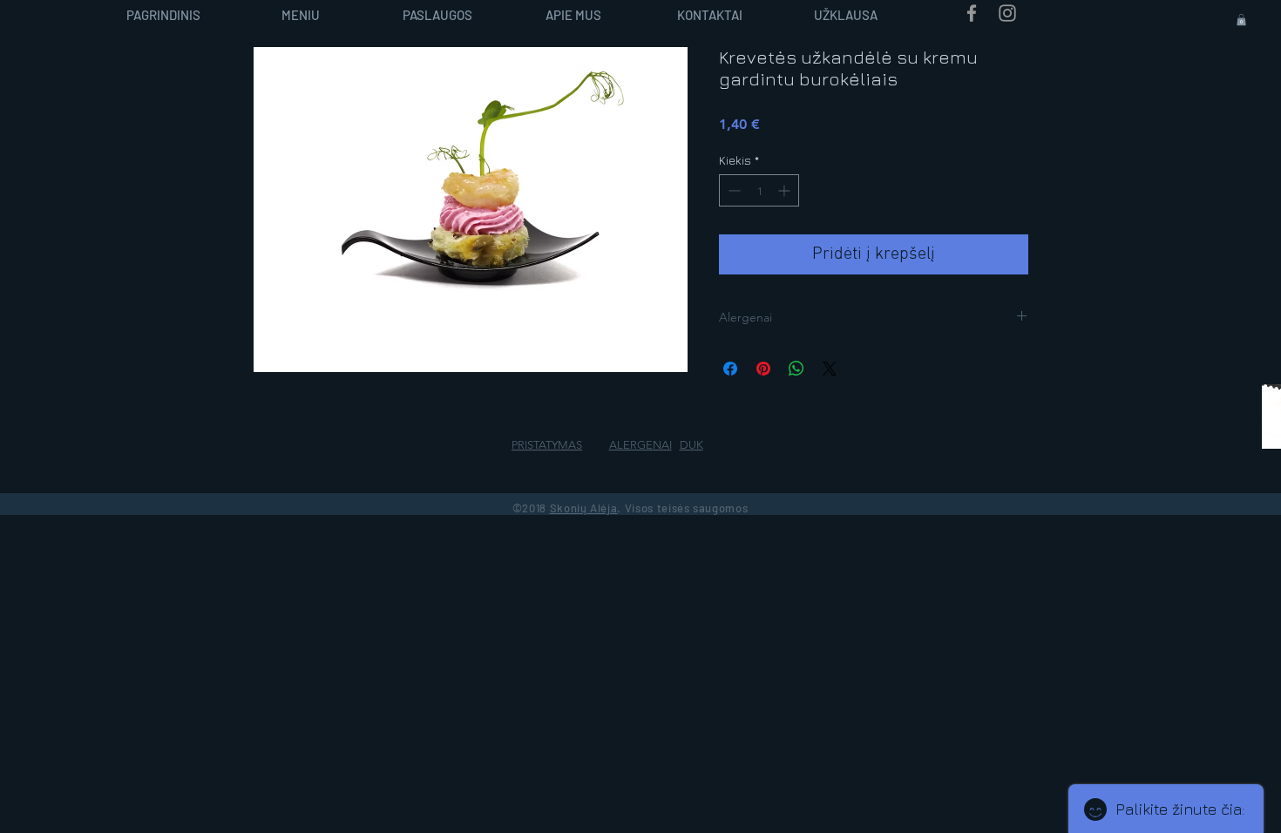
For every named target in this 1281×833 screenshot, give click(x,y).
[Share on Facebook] (730, 368)
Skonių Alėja (584, 508)
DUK (691, 444)
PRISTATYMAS (547, 444)
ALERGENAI (640, 444)
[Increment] (785, 190)
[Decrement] (732, 190)
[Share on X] (829, 368)
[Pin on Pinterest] (763, 368)
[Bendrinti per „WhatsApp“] (796, 368)
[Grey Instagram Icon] (1007, 13)
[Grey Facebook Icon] (971, 13)
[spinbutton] (759, 190)
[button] (1241, 19)
